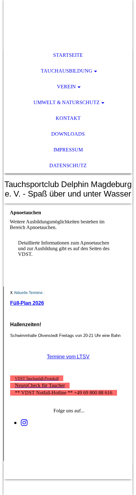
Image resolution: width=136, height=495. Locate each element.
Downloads (68, 134)
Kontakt (68, 118)
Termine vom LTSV (68, 356)
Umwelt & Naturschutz (67, 102)
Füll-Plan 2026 (27, 303)
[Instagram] (24, 423)
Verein (66, 86)
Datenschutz (68, 165)
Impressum (68, 149)
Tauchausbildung (66, 71)
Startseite (68, 55)
